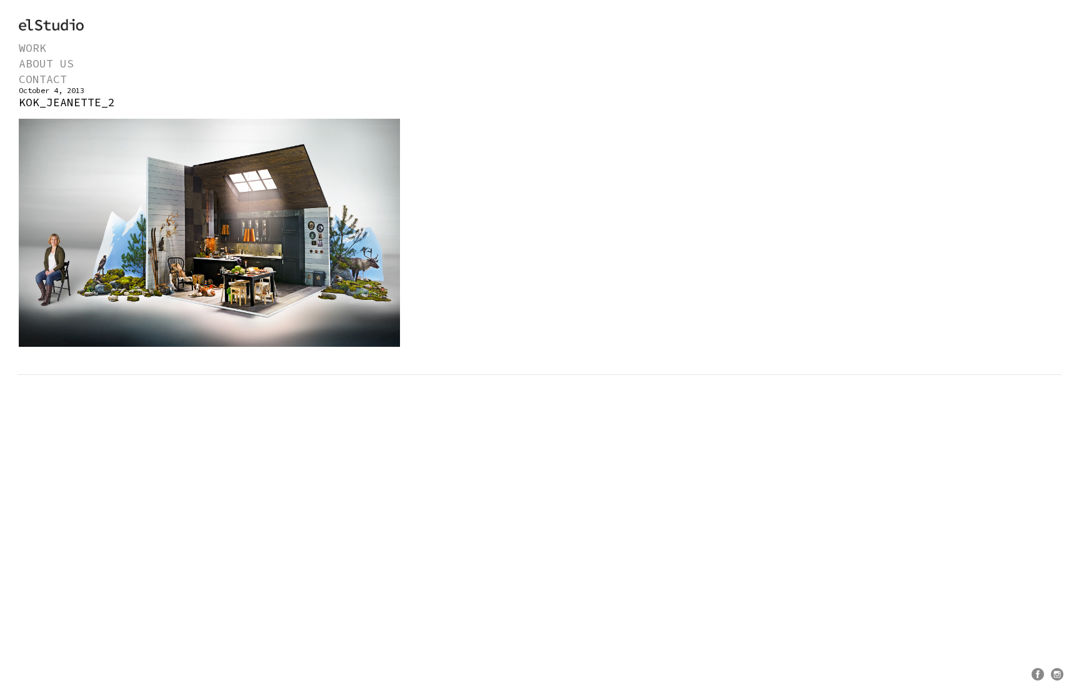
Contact (43, 79)
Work (32, 48)
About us (46, 63)
